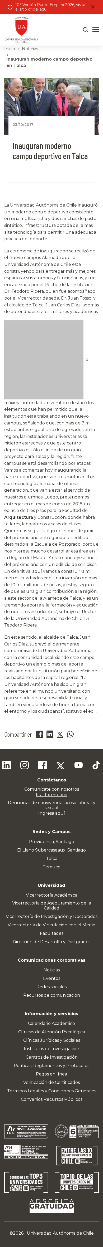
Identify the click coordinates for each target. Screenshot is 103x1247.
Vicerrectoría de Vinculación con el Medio (51, 924)
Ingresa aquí (51, 813)
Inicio (9, 48)
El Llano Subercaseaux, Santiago (51, 850)
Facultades (51, 933)
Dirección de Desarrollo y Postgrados (51, 941)
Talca (51, 858)
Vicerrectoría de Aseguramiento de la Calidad (51, 906)
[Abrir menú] (95, 29)
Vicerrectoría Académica (51, 895)
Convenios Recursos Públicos (51, 1099)
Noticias (30, 48)
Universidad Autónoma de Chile (60, 1233)
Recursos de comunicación (51, 995)
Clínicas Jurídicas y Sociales (51, 1040)
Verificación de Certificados (51, 1082)
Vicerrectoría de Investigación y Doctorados (51, 916)
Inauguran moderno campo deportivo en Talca (49, 62)
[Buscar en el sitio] (85, 29)
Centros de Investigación (52, 1057)
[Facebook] (42, 766)
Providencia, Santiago (51, 841)
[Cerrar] (92, 7)
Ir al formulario (51, 794)
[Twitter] (60, 766)
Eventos (51, 978)
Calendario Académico (51, 1023)
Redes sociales (51, 986)
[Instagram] (24, 766)
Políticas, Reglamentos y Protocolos (51, 1065)
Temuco (51, 866)
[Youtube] (78, 766)
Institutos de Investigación (51, 1048)
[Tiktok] (96, 766)
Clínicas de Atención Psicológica (51, 1031)
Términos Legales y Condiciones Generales (51, 1090)
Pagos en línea (51, 1074)
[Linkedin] (6, 766)
